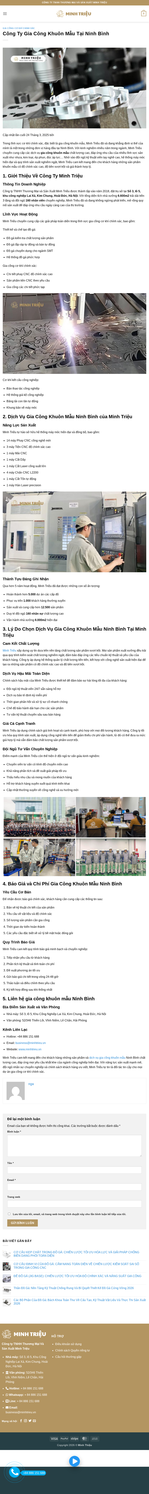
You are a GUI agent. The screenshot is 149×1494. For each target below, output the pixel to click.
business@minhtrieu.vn (30, 1042)
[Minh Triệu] (74, 13)
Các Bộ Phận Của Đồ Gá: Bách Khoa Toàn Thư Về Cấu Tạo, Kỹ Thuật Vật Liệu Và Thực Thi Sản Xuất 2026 (80, 1302)
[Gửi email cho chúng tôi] (34, 1421)
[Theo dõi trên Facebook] (21, 1421)
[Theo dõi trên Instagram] (25, 1421)
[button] (5, 13)
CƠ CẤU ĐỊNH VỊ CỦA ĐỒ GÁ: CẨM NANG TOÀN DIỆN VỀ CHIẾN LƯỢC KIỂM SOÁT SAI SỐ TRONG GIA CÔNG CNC (76, 1266)
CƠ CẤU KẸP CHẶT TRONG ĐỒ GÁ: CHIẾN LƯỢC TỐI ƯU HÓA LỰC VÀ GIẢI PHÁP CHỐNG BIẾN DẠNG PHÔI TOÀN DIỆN (76, 1254)
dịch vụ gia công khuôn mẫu (107, 1057)
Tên (10, 1163)
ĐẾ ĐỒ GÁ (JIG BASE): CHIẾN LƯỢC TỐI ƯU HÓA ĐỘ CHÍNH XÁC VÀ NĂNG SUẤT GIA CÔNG (77, 1276)
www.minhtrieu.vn (30, 1049)
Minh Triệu (9, 650)
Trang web (13, 1196)
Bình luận (14, 1131)
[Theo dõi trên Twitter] (30, 1421)
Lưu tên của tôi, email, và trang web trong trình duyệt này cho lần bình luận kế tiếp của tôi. (69, 1214)
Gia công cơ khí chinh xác (19, 28)
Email (11, 1180)
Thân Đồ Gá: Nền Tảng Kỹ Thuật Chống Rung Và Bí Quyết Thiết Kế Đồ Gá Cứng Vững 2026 (74, 1288)
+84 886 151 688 (34, 1473)
